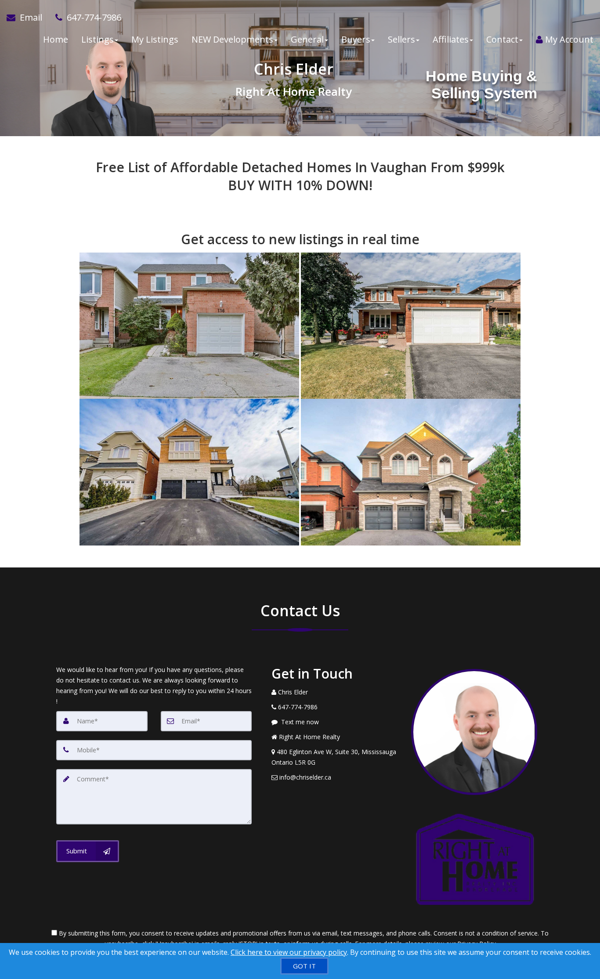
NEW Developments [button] (232, 39)
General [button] (307, 39)
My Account (568, 39)
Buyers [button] (355, 39)
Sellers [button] (401, 39)
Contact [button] (502, 39)
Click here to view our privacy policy (289, 952)
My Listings (154, 39)
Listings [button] (97, 39)
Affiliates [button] (451, 39)
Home (55, 39)
